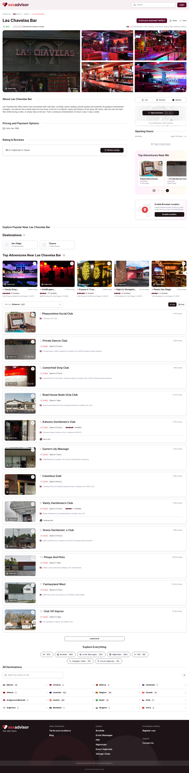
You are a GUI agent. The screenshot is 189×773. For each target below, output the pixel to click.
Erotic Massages (104, 735)
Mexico (18, 14)
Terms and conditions (60, 730)
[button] (158, 190)
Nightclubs (101, 744)
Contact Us (148, 743)
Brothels (100, 730)
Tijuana (26, 14)
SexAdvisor (7, 14)
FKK (98, 740)
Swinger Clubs (103, 753)
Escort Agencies (104, 749)
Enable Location (169, 214)
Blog (51, 735)
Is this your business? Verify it (152, 20)
